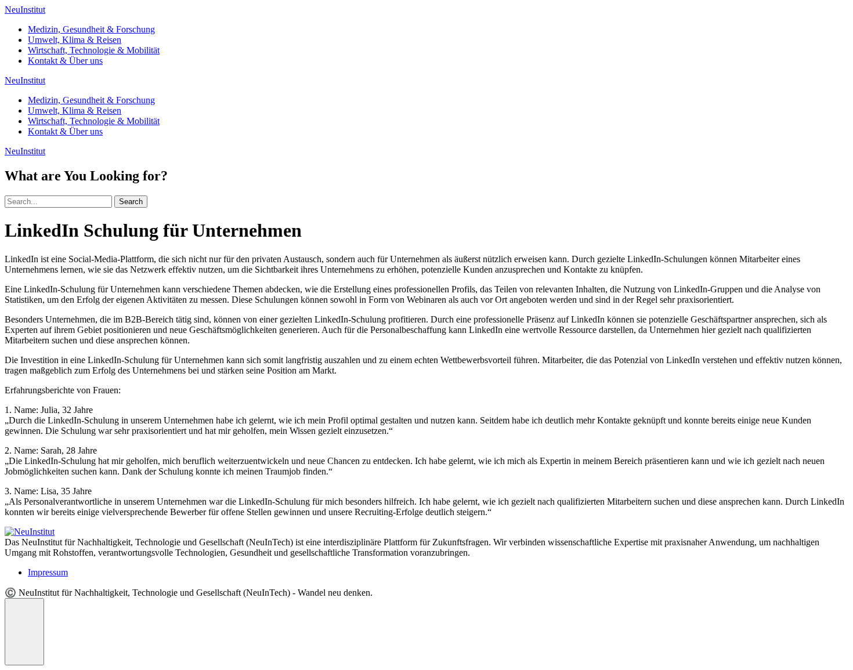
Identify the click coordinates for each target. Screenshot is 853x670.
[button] (24, 631)
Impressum (48, 572)
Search (131, 201)
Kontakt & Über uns (65, 61)
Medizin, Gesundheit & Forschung (91, 29)
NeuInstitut (25, 10)
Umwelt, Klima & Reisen (74, 40)
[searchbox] (58, 201)
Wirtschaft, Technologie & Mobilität (94, 50)
